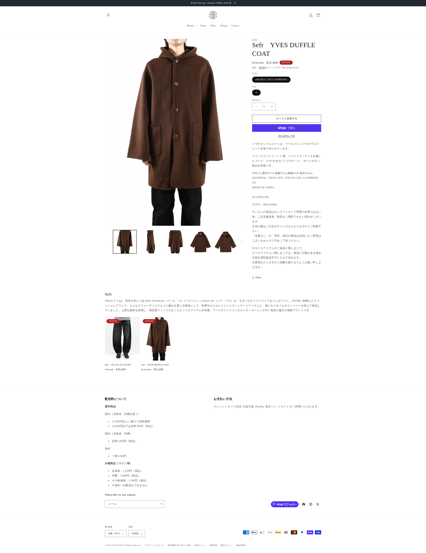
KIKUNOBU (118, 545)
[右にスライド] (241, 241)
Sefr (254, 40)
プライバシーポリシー (154, 545)
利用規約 (213, 545)
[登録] (161, 504)
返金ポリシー (200, 545)
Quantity (256, 100)
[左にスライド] (108, 241)
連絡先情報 (241, 545)
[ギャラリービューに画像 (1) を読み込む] (124, 241)
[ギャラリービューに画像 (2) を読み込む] (150, 241)
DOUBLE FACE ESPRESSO (271, 79)
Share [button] (258, 277)
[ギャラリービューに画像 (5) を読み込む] (225, 241)
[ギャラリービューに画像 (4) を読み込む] (200, 241)
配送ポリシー (226, 545)
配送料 (262, 67)
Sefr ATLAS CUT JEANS (118, 365)
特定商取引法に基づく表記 (179, 545)
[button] (108, 15)
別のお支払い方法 (286, 136)
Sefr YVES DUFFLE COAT (155, 365)
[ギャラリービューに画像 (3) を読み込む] (175, 241)
